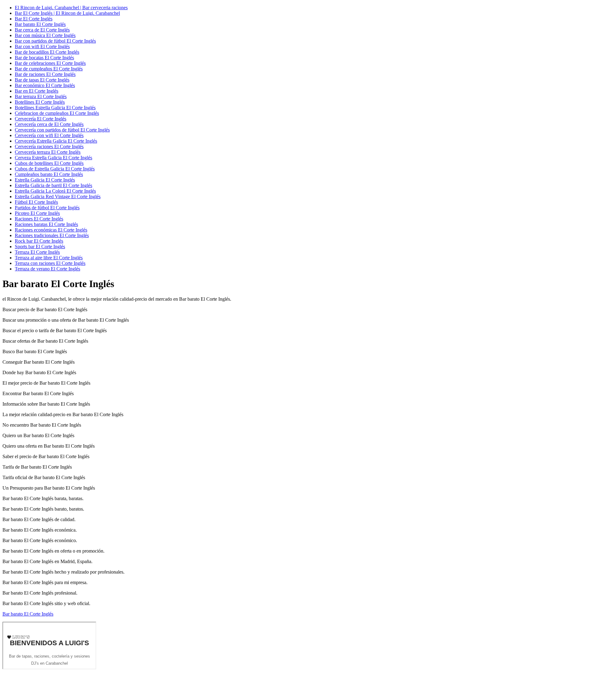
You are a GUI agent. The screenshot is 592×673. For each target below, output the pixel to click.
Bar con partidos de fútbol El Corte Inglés (55, 41)
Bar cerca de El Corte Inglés (42, 29)
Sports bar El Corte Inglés (40, 246)
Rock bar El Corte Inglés (39, 241)
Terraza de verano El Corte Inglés (47, 268)
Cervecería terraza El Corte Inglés (47, 152)
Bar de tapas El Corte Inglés (42, 79)
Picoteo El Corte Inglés (37, 213)
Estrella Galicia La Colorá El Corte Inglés (55, 191)
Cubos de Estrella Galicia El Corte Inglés (55, 168)
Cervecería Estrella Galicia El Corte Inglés (56, 141)
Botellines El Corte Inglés (40, 102)
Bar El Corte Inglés (33, 18)
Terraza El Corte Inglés (37, 252)
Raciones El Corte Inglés (39, 218)
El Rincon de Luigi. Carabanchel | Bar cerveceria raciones (71, 7)
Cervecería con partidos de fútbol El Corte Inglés (62, 129)
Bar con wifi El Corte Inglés (42, 46)
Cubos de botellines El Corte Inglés (49, 163)
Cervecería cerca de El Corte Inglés (49, 124)
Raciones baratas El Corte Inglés (46, 224)
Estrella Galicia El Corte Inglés (45, 179)
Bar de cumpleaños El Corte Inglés (49, 68)
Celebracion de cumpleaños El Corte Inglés (57, 113)
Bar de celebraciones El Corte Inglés (50, 63)
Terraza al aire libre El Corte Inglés (49, 257)
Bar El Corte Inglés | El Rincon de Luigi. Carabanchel (67, 13)
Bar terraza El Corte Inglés (41, 96)
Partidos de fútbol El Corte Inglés (47, 207)
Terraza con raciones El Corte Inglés (50, 263)
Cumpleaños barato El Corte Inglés (49, 174)
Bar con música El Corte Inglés (45, 35)
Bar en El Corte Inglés (36, 91)
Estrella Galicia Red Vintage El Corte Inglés (58, 196)
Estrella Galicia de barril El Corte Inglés (53, 185)
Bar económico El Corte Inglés (45, 85)
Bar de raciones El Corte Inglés (45, 74)
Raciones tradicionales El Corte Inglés (52, 235)
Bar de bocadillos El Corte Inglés (47, 52)
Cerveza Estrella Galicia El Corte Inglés (53, 157)
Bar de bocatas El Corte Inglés (44, 57)
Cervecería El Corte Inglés (40, 118)
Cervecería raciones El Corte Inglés (49, 146)
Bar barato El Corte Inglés (40, 24)
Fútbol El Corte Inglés (36, 202)
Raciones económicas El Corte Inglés (51, 229)
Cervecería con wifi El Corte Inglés (49, 135)
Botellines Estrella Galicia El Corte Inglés (55, 107)
